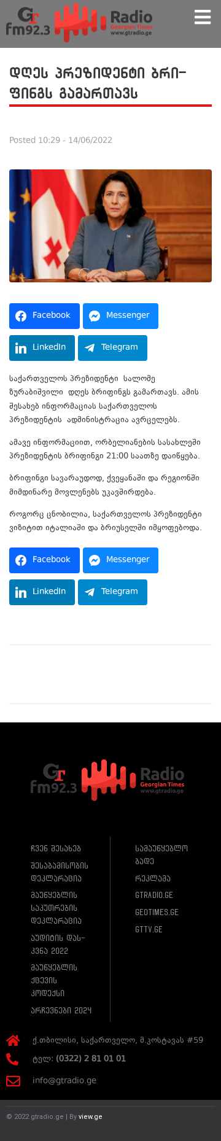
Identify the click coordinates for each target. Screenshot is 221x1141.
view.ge (91, 1117)
